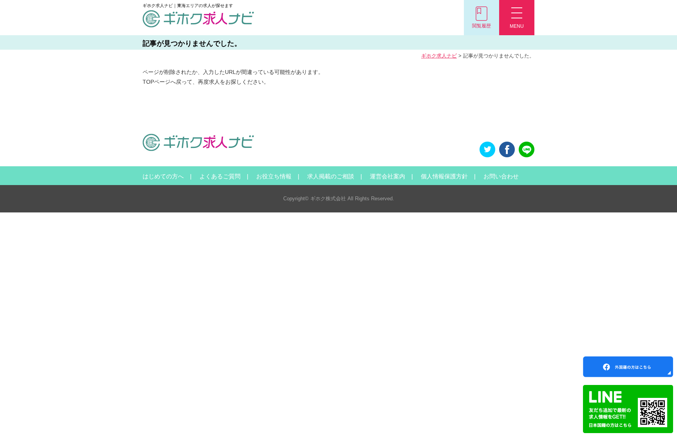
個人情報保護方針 (444, 176)
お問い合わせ (501, 176)
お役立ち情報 (273, 176)
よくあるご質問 (220, 176)
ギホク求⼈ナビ (439, 56)
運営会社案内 (387, 176)
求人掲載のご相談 (330, 176)
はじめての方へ (163, 176)
